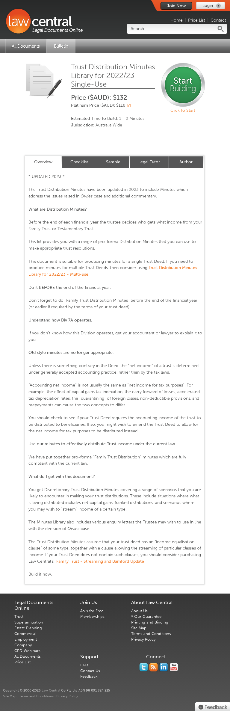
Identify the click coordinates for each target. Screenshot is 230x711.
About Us (139, 611)
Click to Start (182, 110)
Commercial (25, 633)
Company (23, 645)
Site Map (138, 628)
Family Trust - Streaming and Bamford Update (100, 561)
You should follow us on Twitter (143, 667)
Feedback (89, 676)
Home (176, 20)
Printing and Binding (149, 622)
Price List (196, 20)
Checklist (79, 161)
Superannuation (28, 622)
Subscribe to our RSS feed (153, 667)
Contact (218, 20)
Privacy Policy (143, 639)
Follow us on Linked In (163, 667)
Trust (18, 616)
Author (186, 161)
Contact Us (90, 670)
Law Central (51, 690)
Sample (113, 161)
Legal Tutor (149, 161)
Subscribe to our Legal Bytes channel (174, 667)
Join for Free (91, 611)
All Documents (27, 656)
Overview (43, 161)
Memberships (92, 616)
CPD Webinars (27, 650)
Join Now (176, 5)
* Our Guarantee (146, 616)
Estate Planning (28, 628)
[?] (129, 105)
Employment (25, 639)
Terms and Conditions (151, 633)
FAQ (84, 665)
